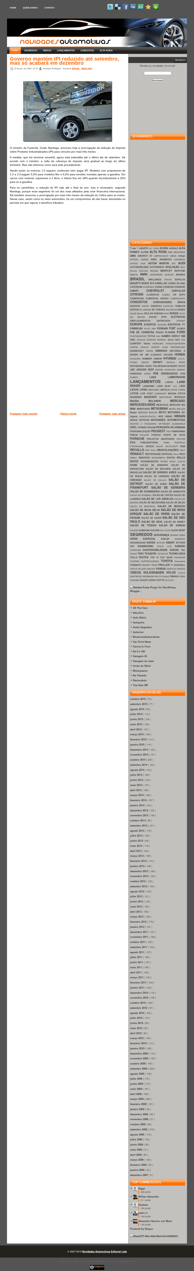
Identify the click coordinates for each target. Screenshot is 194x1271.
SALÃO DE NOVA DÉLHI (145, 510)
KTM (182, 373)
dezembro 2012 (139, 871)
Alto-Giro (138, 612)
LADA (158, 377)
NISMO (169, 416)
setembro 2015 (139, 704)
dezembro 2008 (139, 1114)
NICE (161, 416)
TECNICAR (163, 553)
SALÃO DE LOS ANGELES (158, 499)
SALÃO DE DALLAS (156, 480)
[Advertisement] (79, 435)
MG (183, 404)
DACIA (181, 302)
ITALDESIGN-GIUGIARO (165, 366)
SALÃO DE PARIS (157, 514)
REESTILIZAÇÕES (168, 450)
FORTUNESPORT (139, 336)
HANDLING (159, 343)
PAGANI (151, 427)
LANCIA (171, 382)
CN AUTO (179, 294)
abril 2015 (136, 729)
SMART (171, 542)
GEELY (176, 336)
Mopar (134, 412)
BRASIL (76, 68)
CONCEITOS (87, 50)
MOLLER (181, 408)
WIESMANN (149, 576)
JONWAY (181, 369)
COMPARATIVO (177, 298)
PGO (169, 431)
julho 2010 (136, 1018)
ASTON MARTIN (160, 263)
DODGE (174, 313)
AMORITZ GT (146, 255)
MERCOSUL (163, 404)
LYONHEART (161, 393)
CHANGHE (179, 287)
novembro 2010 (139, 997)
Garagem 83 (140, 656)
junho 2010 (137, 1023)
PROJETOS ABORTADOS (162, 439)
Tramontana (179, 561)
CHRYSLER (178, 290)
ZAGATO (144, 580)
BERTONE (179, 270)
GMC (133, 339)
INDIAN (147, 362)
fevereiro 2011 (138, 982)
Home (13, 8)
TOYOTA (167, 561)
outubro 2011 (138, 942)
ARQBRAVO (167, 259)
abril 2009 (136, 1094)
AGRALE (174, 248)
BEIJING (155, 270)
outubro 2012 (138, 881)
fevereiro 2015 (138, 739)
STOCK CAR (166, 546)
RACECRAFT (172, 446)
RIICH (182, 454)
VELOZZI (142, 568)
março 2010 (137, 1038)
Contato (49, 8)
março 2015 (137, 734)
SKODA (151, 542)
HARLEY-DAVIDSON (175, 343)
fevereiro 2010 (138, 1043)
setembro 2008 (139, 1129)
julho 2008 (136, 1139)
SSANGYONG (147, 546)
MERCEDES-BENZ (143, 404)
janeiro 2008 (137, 1170)
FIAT (173, 328)
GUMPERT (137, 343)
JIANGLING (170, 369)
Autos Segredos (142, 627)
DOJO (182, 313)
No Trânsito (139, 675)
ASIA (144, 263)
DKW (167, 313)
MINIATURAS (144, 408)
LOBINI (181, 389)
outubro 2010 (138, 1002)
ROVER (165, 461)
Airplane (143, 1204)
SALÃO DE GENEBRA (168, 487)
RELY (182, 450)
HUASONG (136, 358)
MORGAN (143, 412)
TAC (183, 550)
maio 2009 (136, 1089)
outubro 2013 (138, 820)
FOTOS (152, 336)
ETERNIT (181, 320)
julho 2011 (136, 957)
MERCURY (175, 404)
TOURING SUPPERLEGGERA (145, 561)
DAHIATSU (157, 306)
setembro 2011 (139, 947)
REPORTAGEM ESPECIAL (159, 454)
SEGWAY (174, 535)
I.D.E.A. (181, 358)
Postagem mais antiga (112, 414)
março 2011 (137, 977)
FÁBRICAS (137, 328)
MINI (133, 408)
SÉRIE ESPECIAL (145, 538)
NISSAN (179, 416)
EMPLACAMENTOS (143, 320)
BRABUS (180, 274)
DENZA (181, 309)
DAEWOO (136, 306)
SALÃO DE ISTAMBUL (141, 495)
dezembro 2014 (139, 749)
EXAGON (163, 324)
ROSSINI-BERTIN (150, 461)
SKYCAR (161, 542)
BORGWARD (157, 274)
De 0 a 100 (139, 651)
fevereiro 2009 (138, 1104)
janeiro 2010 (137, 1048)
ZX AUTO (169, 580)
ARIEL (155, 259)
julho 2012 (136, 896)
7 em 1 (134, 248)
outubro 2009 (138, 1063)
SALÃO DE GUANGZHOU (145, 491)
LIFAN (144, 389)
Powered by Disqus (141, 1228)
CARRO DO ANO (176, 283)
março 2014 (137, 795)
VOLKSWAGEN (154, 572)
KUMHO (139, 377)
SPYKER (180, 542)
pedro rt (142, 1213)
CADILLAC (161, 283)
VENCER (151, 568)
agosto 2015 (137, 709)
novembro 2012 (139, 876)
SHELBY (168, 538)
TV (172, 565)
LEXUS (135, 389)
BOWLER (170, 274)
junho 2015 (137, 719)
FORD (181, 332)
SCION (175, 530)
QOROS (151, 446)
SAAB (135, 465)
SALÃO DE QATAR (152, 517)
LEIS (182, 386)
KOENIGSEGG (171, 373)
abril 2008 (136, 1154)
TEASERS (151, 553)
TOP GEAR (167, 557)
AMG (134, 255)
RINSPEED (145, 457)
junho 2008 (137, 1144)
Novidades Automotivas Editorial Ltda (104, 1251)
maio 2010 (136, 1028)
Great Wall (174, 339)
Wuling (165, 576)
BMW (145, 274)
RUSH (174, 461)
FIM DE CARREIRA (143, 332)
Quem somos (30, 8)
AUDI (181, 263)
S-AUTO (181, 461)
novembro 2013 (139, 815)
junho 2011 (137, 962)
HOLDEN (169, 354)
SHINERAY (180, 538)
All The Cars (140, 608)
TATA (141, 553)
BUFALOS (180, 279)
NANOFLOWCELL (149, 416)
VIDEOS (47, 50)
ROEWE (172, 457)
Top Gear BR (140, 685)
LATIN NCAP (164, 386)
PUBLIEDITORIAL (151, 442)
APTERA (135, 259)
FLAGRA (171, 332)
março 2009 (137, 1099)
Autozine (138, 632)
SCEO (168, 530)
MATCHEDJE (166, 397)
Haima (148, 343)
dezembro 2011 (139, 932)
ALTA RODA (106, 50)
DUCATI (155, 317)
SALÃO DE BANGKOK (155, 465)
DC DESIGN (146, 309)
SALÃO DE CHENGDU (157, 476)
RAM (182, 446)
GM (183, 336)
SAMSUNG (145, 530)
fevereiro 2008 (138, 1165)
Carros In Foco (141, 646)
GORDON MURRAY (157, 339)
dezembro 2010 (139, 992)
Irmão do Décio (142, 665)
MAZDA (139, 401)
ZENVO (153, 580)
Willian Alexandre (148, 1196)
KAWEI (148, 373)
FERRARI (163, 328)
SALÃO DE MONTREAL (144, 506)
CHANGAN (168, 287)
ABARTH (144, 248)
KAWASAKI (137, 373)
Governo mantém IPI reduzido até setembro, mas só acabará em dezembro (64, 61)
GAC (159, 336)
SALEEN (134, 530)
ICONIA (136, 362)
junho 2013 (137, 840)
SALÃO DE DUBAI (157, 484)
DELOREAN (172, 309)
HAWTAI (135, 347)
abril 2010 (136, 1033)
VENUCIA (172, 568)
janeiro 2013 (137, 866)
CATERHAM (136, 287)
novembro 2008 (139, 1119)
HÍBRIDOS (162, 350)
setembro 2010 (139, 1008)
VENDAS (161, 568)
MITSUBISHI (160, 408)
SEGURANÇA (162, 535)
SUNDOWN (136, 550)
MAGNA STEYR (176, 393)
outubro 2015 (138, 699)
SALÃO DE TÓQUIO (144, 525)
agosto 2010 (137, 1013)
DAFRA (146, 306)
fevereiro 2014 (138, 800)
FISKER (160, 332)
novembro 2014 (139, 754)
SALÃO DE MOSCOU (171, 506)
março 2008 (137, 1159)
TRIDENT (146, 565)
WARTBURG (136, 576)
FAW (154, 328)
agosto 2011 (137, 952)
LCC (176, 386)
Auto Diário (139, 617)
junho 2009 (137, 1083)
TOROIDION (179, 557)
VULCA (181, 572)
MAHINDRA (137, 397)
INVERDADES (137, 366)
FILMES (181, 328)
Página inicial (68, 414)
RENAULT (137, 453)
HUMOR (158, 358)
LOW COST (147, 393)
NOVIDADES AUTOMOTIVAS (168, 420)
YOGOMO (135, 580)
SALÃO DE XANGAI (172, 525)
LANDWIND (149, 386)
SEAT (182, 530)
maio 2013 (136, 846)
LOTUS (135, 393)
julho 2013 (136, 835)
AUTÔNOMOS (157, 267)
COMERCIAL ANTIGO (158, 298)
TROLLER (164, 565)
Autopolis (138, 622)
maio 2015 (136, 724)
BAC (183, 267)
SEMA (182, 535)
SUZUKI (175, 550)
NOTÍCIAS (145, 420)
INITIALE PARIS (176, 362)
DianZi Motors (137, 313)
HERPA (150, 350)
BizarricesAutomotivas (146, 637)
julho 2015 (136, 714)
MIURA (173, 408)
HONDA (180, 354)
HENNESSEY (138, 350)
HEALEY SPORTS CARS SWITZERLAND (163, 347)
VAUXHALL (179, 565)
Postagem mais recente (23, 414)
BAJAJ (134, 270)
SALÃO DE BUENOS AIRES (160, 472)
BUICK (146, 283)
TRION (154, 565)
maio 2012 (136, 906)
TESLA (134, 557)
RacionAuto (140, 680)
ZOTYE (161, 580)
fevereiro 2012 (138, 921)
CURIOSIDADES (165, 302)
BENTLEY (167, 270)
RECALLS (137, 450)
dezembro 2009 (139, 1053)
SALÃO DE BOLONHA (159, 468)
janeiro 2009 (137, 1109)
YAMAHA (174, 576)
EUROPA (137, 324)
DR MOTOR (139, 317)
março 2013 (137, 856)
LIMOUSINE (154, 389)
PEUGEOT (158, 431)
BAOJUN (144, 270)
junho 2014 (137, 780)
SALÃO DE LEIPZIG (163, 495)
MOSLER (154, 412)
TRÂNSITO (136, 565)
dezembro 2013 (139, 810)
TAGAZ (134, 553)
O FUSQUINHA (149, 423)
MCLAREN (159, 401)
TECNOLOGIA (177, 553)
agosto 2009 (137, 1073)
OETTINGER (165, 423)
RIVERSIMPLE (159, 457)
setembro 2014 (139, 764)
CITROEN (138, 294)
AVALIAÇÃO (173, 267)
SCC (162, 530)
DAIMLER (180, 306)
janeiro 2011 (137, 987)
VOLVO (172, 572)
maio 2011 (136, 967)
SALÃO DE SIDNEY (174, 521)
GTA (183, 339)
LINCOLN (165, 389)
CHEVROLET (159, 290)
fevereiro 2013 (138, 861)
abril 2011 (136, 972)
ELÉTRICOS (178, 317)
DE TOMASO (159, 309)
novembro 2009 (139, 1058)
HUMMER (147, 358)
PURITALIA (179, 442)
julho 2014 (136, 775)
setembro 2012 (139, 886)
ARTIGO (135, 263)
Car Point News (142, 641)
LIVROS (174, 389)
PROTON (181, 438)
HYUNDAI (170, 358)
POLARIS (145, 435)
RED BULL (151, 450)
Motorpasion (140, 670)
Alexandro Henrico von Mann (155, 1221)
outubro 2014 (138, 759)
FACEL (148, 328)
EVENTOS (151, 324)
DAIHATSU (169, 306)
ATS (175, 263)
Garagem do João (143, 661)
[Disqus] (67, 261)
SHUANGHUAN (138, 542)
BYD (152, 283)
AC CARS (154, 248)
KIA (157, 373)
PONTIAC (157, 435)
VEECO (134, 568)
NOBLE (134, 420)
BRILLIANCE (156, 279)
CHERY (138, 290)
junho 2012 (137, 901)
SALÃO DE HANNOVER (173, 491)
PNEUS (135, 435)
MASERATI (152, 397)
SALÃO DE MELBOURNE (152, 502)
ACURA (164, 248)
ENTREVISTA (167, 320)
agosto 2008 (137, 1134)
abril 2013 (136, 851)
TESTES (144, 557)
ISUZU (149, 366)
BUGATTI (136, 283)
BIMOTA (135, 274)
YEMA (182, 576)
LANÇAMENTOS (66, 50)
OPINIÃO (142, 427)
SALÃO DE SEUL (153, 521)
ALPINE (145, 252)
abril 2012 (136, 911)
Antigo (181, 255)
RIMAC (134, 457)
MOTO (163, 412)
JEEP (151, 369)
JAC (133, 369)
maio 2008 (136, 1149)
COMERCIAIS (138, 298)
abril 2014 (136, 790)
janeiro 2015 (137, 744)
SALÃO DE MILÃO (175, 502)
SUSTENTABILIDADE (156, 550)
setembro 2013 (139, 825)
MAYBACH (179, 397)
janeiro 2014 (137, 805)
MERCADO (86, 68)
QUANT (160, 446)
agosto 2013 (137, 830)
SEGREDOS (30, 50)
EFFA (166, 317)
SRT (134, 546)
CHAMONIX (149, 286)
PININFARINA (178, 431)
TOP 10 (155, 557)
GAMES (166, 336)
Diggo (141, 1188)
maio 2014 (136, 785)
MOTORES (175, 412)
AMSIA (174, 255)
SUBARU (180, 546)
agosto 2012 (137, 891)
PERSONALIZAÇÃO (140, 431)
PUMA (168, 442)
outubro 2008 (138, 1124)
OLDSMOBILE (178, 423)
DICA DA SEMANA (154, 313)
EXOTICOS (175, 324)
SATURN (155, 530)
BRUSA (169, 279)
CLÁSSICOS (154, 294)
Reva (176, 454)
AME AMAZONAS (176, 252)
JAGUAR (142, 369)
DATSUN (135, 309)
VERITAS (181, 568)
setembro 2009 (139, 1068)
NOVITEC (135, 423)
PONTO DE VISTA (174, 435)
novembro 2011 (139, 937)
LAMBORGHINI (176, 377)
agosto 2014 (137, 770)
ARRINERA (179, 259)
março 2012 (137, 916)
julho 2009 (136, 1078)
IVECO (181, 366)
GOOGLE (142, 339)
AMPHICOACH (162, 255)
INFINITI (160, 362)
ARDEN (146, 259)
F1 (183, 324)
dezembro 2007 (139, 1175)
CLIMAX (167, 294)
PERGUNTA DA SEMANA (170, 427)
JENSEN (159, 369)
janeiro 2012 (137, 927)
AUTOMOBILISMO (140, 267)
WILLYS (158, 576)
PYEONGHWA (138, 446)
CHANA (159, 287)
